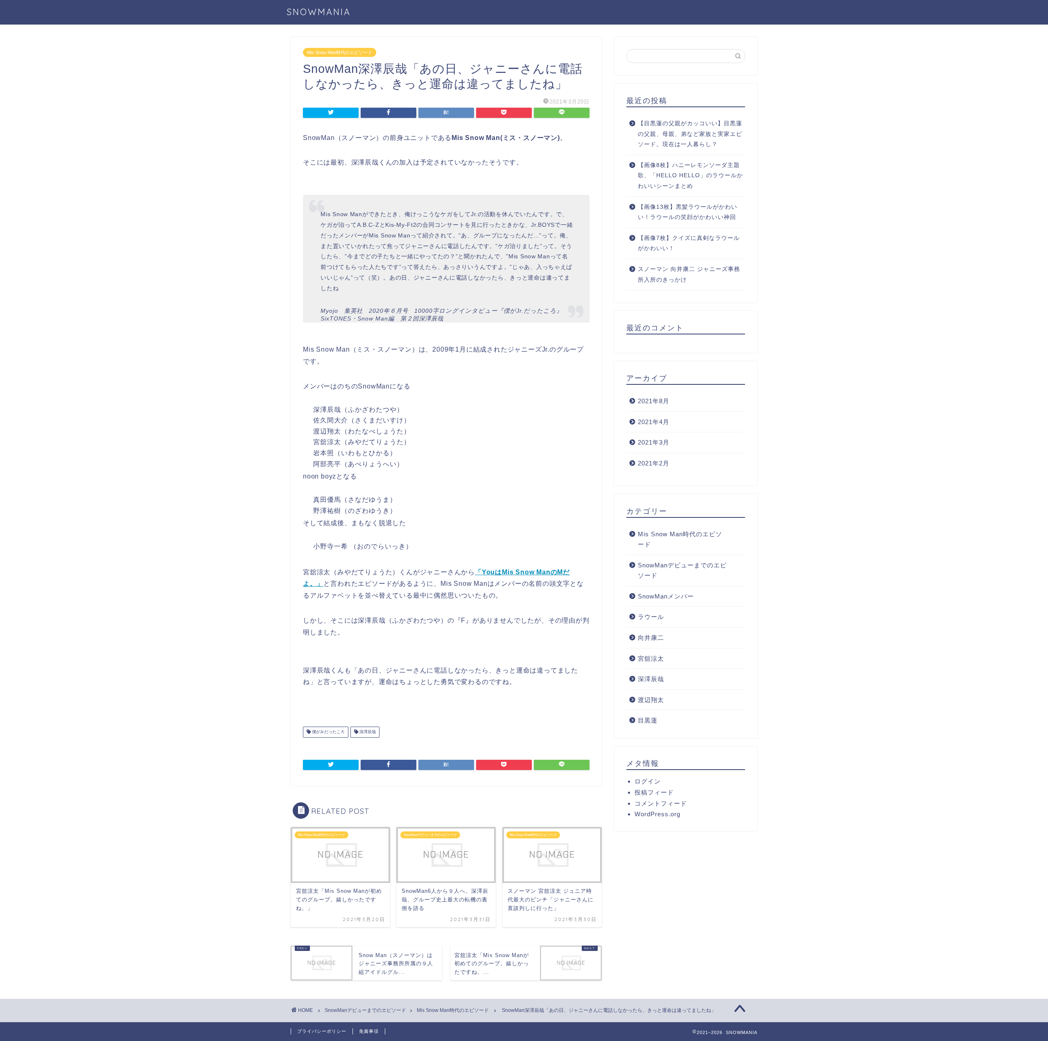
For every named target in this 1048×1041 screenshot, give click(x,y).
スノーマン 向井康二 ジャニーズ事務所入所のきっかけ (689, 274)
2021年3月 (653, 442)
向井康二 (651, 637)
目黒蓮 (647, 720)
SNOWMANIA (319, 11)
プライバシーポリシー (321, 1031)
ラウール (651, 616)
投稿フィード (654, 792)
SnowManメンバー (666, 596)
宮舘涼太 (651, 658)
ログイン (648, 781)
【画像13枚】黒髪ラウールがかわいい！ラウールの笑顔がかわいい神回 (687, 212)
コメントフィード (661, 803)
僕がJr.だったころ (328, 732)
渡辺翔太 (651, 699)
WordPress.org (657, 814)
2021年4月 (653, 421)
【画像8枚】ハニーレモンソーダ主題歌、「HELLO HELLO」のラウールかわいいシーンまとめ (690, 175)
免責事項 (369, 1031)
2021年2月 (653, 463)
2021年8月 (653, 400)
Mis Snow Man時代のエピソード (339, 52)
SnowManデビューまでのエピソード (682, 570)
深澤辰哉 (367, 732)
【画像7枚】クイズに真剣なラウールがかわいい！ (689, 243)
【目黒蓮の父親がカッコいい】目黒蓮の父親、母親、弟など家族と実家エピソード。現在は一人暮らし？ (690, 133)
